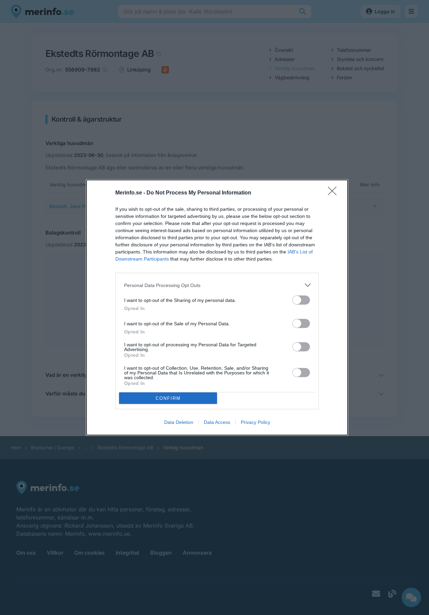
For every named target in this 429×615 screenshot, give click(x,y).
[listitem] (217, 285)
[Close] (334, 193)
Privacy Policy (255, 422)
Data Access (217, 422)
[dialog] (217, 307)
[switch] (301, 300)
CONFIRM (168, 398)
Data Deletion (178, 422)
